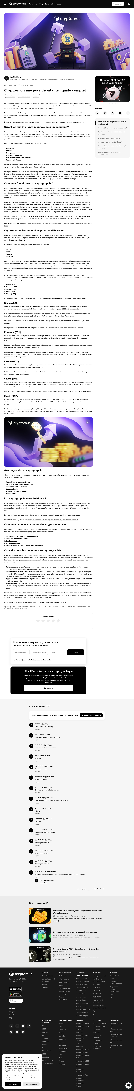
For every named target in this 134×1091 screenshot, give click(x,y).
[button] (48, 442)
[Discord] (23, 1032)
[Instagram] (17, 1026)
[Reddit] (17, 1032)
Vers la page (81, 889)
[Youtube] (23, 1026)
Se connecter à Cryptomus (91, 715)
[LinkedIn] (29, 1026)
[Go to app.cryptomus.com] (17, 3)
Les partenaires (31, 1084)
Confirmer (13, 1084)
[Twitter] (11, 1026)
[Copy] (128, 113)
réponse (37, 729)
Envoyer (76, 652)
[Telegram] (11, 1032)
